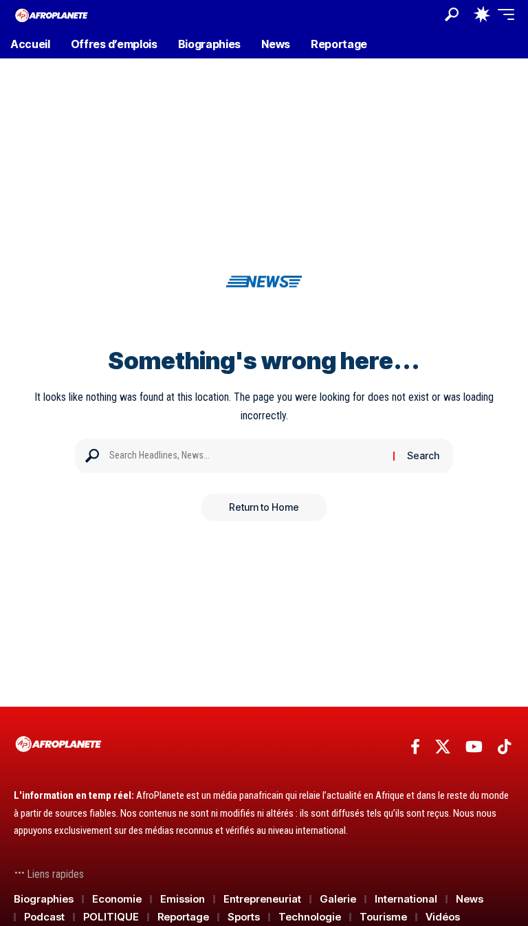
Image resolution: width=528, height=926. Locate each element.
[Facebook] (415, 747)
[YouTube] (474, 747)
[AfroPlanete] (51, 14)
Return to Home (264, 507)
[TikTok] (504, 747)
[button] (451, 14)
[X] (443, 747)
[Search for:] (246, 456)
